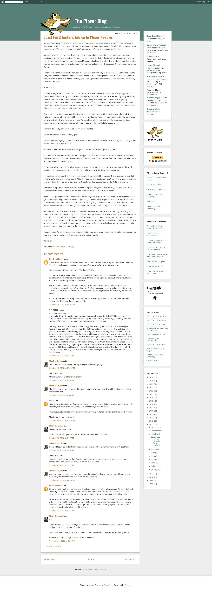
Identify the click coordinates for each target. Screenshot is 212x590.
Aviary (91, 43)
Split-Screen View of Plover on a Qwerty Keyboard (157, 255)
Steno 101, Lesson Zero (156, 320)
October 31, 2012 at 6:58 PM (61, 510)
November (155, 430)
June (153, 453)
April (153, 459)
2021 (151, 394)
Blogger (128, 585)
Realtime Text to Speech (156, 261)
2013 (151, 421)
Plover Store (153, 56)
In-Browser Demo (155, 76)
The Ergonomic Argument (157, 189)
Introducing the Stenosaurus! (153, 339)
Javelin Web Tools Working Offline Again (157, 329)
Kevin (51, 400)
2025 (151, 381)
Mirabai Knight (56, 361)
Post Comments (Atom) (96, 569)
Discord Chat (153, 109)
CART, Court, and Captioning (153, 207)
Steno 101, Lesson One (156, 324)
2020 (151, 397)
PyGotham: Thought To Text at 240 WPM (156, 248)
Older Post (131, 559)
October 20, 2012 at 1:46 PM (61, 395)
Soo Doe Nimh (55, 259)
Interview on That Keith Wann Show (156, 272)
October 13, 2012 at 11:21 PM (62, 304)
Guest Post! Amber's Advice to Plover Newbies (155, 441)
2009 (151, 480)
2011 (151, 473)
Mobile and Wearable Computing (155, 195)
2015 (151, 414)
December (155, 427)
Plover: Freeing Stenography (152, 234)
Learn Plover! (153, 65)
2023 (151, 387)
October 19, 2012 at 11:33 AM (62, 368)
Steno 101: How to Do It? (157, 316)
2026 (151, 377)
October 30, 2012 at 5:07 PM (61, 465)
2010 (151, 477)
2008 (151, 484)
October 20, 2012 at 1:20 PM (61, 380)
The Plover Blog (91, 21)
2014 (151, 417)
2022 (151, 391)
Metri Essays (55, 426)
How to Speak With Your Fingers (156, 178)
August (154, 449)
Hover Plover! (152, 361)
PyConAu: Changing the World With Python (156, 241)
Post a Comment (54, 546)
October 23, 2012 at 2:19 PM (61, 450)
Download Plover (155, 36)
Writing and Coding (154, 184)
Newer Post (50, 559)
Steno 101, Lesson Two (156, 344)
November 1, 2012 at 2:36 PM (62, 541)
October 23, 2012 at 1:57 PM (61, 438)
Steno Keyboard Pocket (156, 334)
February (155, 466)
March (154, 463)
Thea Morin (108, 585)
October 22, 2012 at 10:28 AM (62, 420)
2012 (151, 424)
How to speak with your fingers (156, 349)
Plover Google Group (157, 97)
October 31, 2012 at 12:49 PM (62, 480)
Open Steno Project (156, 45)
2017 (151, 407)
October (154, 434)
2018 (151, 404)
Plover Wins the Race (155, 266)
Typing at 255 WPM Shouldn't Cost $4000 (155, 227)
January (154, 469)
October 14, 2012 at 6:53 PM (61, 355)
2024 (151, 384)
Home (90, 559)
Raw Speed (151, 201)
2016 (151, 411)
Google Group (75, 43)
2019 (151, 401)
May (153, 456)
